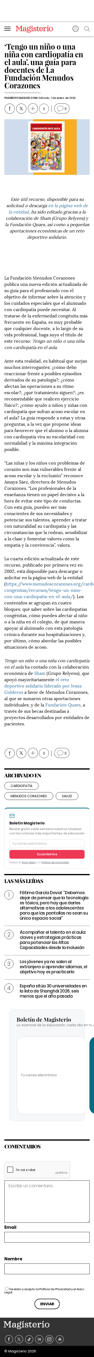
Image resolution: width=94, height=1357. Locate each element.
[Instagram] (49, 1339)
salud (67, 796)
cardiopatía (21, 785)
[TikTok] (29, 1339)
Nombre (13, 1259)
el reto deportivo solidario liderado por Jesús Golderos (42, 685)
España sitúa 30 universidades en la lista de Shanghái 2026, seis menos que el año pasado (53, 991)
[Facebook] (9, 1339)
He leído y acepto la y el (44, 1290)
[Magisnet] (34, 29)
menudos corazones (29, 796)
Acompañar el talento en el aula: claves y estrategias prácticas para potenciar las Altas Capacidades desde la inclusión (53, 939)
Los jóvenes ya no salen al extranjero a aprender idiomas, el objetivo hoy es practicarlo (53, 967)
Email (10, 1227)
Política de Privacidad (55, 1289)
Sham (39, 673)
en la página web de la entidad (48, 208)
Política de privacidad (55, 862)
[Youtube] (59, 1339)
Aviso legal (28, 862)
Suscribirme (47, 854)
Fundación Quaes (63, 704)
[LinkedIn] (39, 1339)
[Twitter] (19, 1339)
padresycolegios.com (20, 98)
